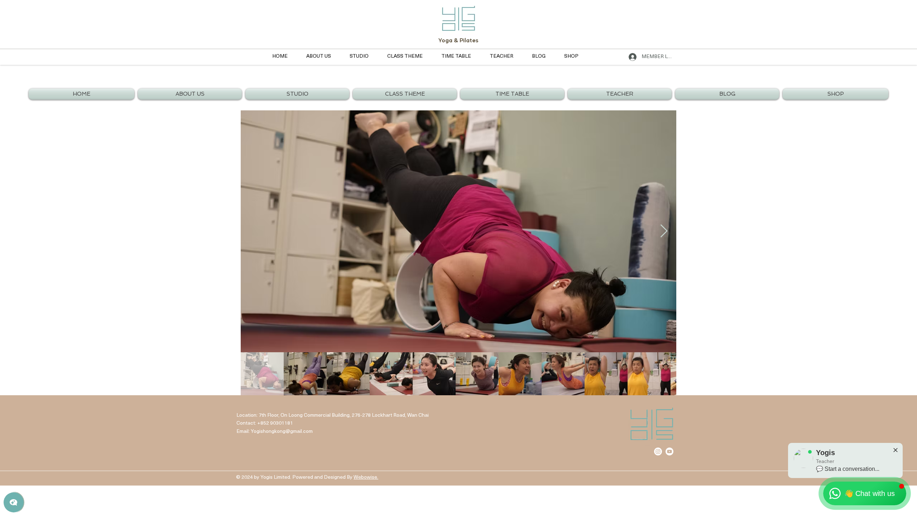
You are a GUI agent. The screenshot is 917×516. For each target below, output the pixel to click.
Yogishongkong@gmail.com (282, 431)
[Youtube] (669, 451)
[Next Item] (664, 231)
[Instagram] (658, 451)
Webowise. (366, 477)
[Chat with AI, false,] (14, 502)
